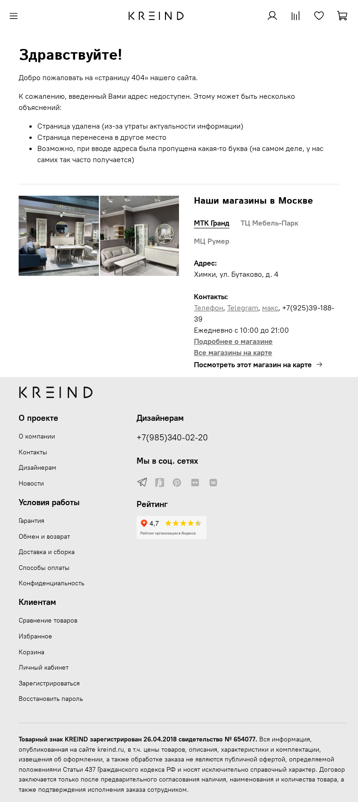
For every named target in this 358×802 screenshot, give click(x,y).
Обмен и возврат (44, 536)
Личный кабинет (44, 667)
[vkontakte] (213, 483)
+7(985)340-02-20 (172, 437)
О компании (37, 436)
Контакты (33, 452)
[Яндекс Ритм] (159, 483)
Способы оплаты (44, 567)
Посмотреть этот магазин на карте (253, 364)
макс (270, 307)
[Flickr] (195, 483)
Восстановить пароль (51, 698)
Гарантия (31, 520)
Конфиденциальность (51, 583)
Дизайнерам (37, 467)
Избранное (35, 636)
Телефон (208, 307)
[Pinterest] (177, 483)
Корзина (31, 652)
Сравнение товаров (48, 620)
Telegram (242, 307)
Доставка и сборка (47, 552)
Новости (31, 483)
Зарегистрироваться (49, 683)
